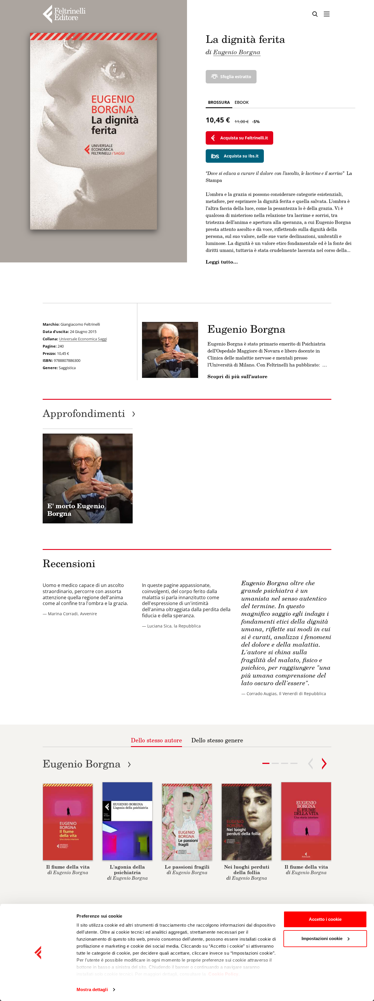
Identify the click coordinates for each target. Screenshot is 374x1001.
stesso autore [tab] (156, 740)
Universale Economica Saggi (83, 338)
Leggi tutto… (222, 261)
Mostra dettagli (92, 989)
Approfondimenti (89, 413)
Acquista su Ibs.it (241, 156)
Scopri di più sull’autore (237, 376)
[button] (275, 763)
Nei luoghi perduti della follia (246, 869)
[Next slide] (324, 763)
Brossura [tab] (219, 102)
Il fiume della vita (68, 866)
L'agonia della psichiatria (127, 869)
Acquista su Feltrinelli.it (244, 138)
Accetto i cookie (325, 919)
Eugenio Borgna (237, 51)
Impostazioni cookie (322, 938)
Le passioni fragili (187, 866)
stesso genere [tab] (217, 740)
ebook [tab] (242, 102)
